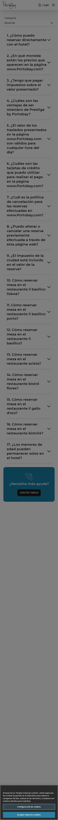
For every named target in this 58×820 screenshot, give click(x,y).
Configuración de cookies (29, 807)
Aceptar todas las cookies (29, 815)
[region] (29, 802)
